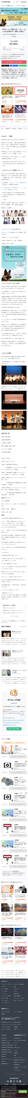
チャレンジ (16, 988)
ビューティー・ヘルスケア (19, 998)
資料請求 (3, 1014)
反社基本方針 (16, 1064)
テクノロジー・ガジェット (6, 984)
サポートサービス (17, 1024)
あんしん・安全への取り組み (20, 1040)
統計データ (16, 1029)
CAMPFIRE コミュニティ (6, 1040)
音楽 (15, 986)
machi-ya (3, 1061)
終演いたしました (17, 631)
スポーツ (16, 991)
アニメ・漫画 (4, 991)
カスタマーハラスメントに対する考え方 (20, 1067)
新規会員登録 (23, 2)
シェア (14, 65)
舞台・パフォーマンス (19, 34)
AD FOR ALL (4, 1054)
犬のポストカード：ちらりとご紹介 (19, 671)
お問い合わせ (16, 1047)
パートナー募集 (22, 1084)
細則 (15, 1055)
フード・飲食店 (4, 988)
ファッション (4, 993)
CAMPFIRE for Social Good (7, 1045)
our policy (14, 1096)
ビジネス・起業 (4, 998)
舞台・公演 (18, 974)
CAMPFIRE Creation (5, 1042)
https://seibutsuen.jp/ (9, 718)
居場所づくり (18, 976)
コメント (25, 128)
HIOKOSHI (3, 1056)
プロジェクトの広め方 (5, 1029)
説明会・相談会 (17, 1022)
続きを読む (22, 715)
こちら (17, 621)
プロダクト (3, 986)
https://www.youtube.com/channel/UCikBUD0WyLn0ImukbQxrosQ (15, 720)
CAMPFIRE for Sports (5, 1049)
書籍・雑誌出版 (17, 995)
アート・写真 (4, 1000)
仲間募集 (20, 128)
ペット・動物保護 (19, 972)
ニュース (16, 1042)
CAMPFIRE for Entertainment (7, 1047)
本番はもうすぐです (17, 651)
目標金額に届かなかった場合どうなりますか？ (12, 610)
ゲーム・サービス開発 (5, 995)
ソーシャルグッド (5, 1002)
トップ (2, 970)
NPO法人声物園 (8, 34)
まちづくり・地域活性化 (19, 984)
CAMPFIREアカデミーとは (6, 1022)
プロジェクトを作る (5, 1011)
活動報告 (8, 128)
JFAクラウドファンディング (7, 1059)
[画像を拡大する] (12, 753)
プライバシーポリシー (18, 1057)
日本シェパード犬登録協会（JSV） (10, 232)
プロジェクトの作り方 (5, 1026)
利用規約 (16, 1052)
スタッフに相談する (18, 1011)
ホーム (2, 128)
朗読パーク (17, 156)
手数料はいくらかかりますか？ (9, 607)
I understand (22, 1091)
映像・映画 (16, 993)
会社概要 (6, 1084)
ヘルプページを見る (14, 616)
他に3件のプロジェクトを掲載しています (15, 706)
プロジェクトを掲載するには (7, 5)
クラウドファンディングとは (7, 1024)
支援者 (14, 128)
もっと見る (22, 626)
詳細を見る (4, 756)
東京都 (14, 36)
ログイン (17, 2)
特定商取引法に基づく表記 (9, 725)
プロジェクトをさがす (21, 5)
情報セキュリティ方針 (18, 1062)
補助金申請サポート (5, 1063)
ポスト (6, 65)
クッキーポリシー (17, 1070)
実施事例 (16, 1026)
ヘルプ (15, 1045)
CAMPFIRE (3, 1038)
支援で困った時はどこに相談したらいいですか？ (12, 612)
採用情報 (14, 1084)
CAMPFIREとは (17, 1038)
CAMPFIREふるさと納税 (6, 1052)
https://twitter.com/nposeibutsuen (12, 722)
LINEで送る (23, 65)
